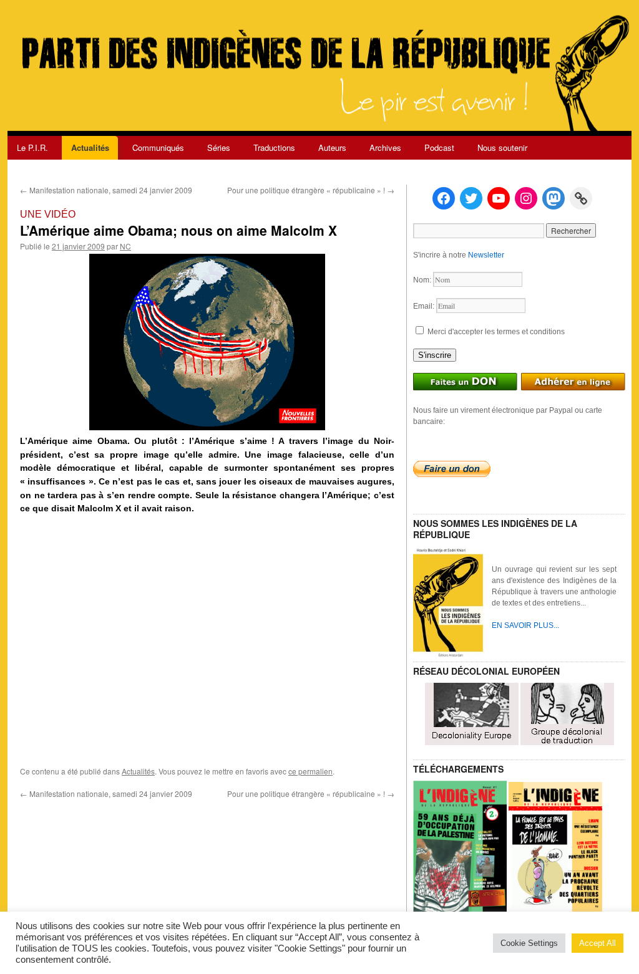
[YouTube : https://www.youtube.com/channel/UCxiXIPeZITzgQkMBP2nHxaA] (498, 198)
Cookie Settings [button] (529, 943)
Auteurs (332, 147)
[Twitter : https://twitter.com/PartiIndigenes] (471, 198)
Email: (424, 306)
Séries (218, 147)
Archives (385, 147)
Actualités (90, 147)
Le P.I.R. (32, 147)
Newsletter (486, 255)
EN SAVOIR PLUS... (525, 625)
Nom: (423, 280)
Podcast (439, 147)
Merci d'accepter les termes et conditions (495, 331)
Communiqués (158, 147)
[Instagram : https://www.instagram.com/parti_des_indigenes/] (526, 198)
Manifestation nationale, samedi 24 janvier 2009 (106, 190)
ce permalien (310, 771)
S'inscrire (434, 355)
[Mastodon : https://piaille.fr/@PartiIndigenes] (553, 198)
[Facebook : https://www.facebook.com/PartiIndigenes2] (443, 198)
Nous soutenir (502, 147)
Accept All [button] (597, 943)
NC (125, 246)
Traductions (274, 147)
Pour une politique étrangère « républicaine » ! (310, 190)
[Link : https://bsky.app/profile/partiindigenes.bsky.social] (581, 198)
